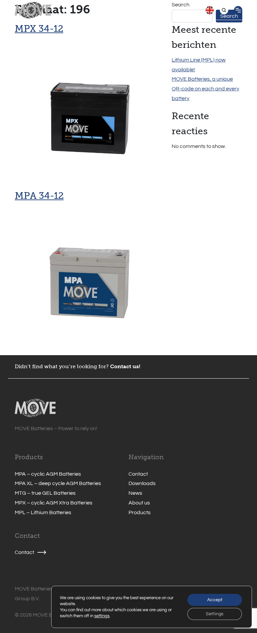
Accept (215, 600)
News (135, 493)
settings (101, 616)
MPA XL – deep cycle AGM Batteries (58, 483)
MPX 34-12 (39, 28)
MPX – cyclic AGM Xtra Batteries (53, 502)
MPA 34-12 (39, 195)
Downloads (142, 483)
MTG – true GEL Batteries (45, 493)
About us (139, 502)
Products (139, 512)
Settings (215, 614)
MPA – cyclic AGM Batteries (48, 474)
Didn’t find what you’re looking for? (62, 366)
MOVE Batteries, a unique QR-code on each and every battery (205, 88)
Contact (138, 474)
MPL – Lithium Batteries (43, 512)
